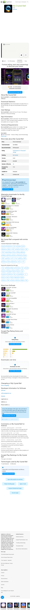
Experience (14, 261)
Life (23, 261)
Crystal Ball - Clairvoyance (11, 216)
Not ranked (15, 155)
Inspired (3, 246)
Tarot (3, 252)
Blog (2, 587)
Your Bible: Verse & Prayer (11, 319)
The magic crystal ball (10, 292)
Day (22, 268)
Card (19, 261)
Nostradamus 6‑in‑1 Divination (12, 205)
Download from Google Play (15, 92)
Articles (2, 584)
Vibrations (4, 249)
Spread (26, 268)
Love (12, 258)
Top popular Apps (19, 545)
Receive (17, 280)
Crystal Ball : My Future (11, 314)
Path (13, 249)
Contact (2, 572)
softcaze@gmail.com (6, 393)
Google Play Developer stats (22, 539)
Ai (25, 274)
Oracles (23, 246)
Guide (7, 277)
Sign (22, 271)
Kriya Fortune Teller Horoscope (12, 222)
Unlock (17, 249)
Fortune (21, 249)
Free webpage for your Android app (7, 591)
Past (15, 274)
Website (3, 396)
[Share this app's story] (21, 55)
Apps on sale (23, 483)
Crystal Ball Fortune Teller (11, 211)
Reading (7, 268)
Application (17, 277)
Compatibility (20, 274)
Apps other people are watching (15, 479)
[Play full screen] (25, 55)
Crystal (24, 255)
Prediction (9, 274)
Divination (4, 261)
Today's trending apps (9, 483)
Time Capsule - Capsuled (6, 560)
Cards (8, 261)
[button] (15, 399)
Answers (3, 271)
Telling (18, 252)
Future (13, 252)
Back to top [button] (26, 598)
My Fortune (18, 198)
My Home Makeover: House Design (7, 564)
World (11, 277)
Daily (3, 258)
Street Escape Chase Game (6, 557)
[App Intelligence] (2, 597)
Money (20, 258)
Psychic (12, 280)
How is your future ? (10, 303)
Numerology (8, 252)
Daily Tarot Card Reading (11, 227)
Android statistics (19, 536)
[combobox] (21, 2)
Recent (3, 277)
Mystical (22, 252)
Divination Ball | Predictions (12, 233)
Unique (22, 280)
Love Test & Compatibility (11, 298)
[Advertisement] (15, 27)
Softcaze (12, 285)
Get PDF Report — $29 (7, 189)
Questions (4, 274)
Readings (4, 255)
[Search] (28, 2)
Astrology (9, 271)
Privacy (2, 575)
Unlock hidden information (15, 344)
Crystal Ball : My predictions (12, 308)
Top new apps (15, 492)
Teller (8, 280)
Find (26, 280)
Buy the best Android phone (21, 548)
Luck (14, 246)
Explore (22, 277)
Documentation (4, 578)
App (3, 268)
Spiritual (8, 255)
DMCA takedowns (4, 581)
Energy (18, 246)
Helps (9, 249)
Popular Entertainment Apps (15, 488)
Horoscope (17, 268)
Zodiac (13, 271)
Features (3, 280)
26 (13, 164)
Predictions (19, 255)
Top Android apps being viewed (7, 554)
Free (16, 258)
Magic (12, 268)
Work (25, 258)
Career (17, 271)
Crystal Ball (8, 198)
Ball (26, 249)
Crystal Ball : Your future (11, 287)
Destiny (7, 258)
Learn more (15, 187)
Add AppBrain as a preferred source (10, 419)
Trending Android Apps (20, 542)
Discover (14, 255)
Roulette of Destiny (10, 324)
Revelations (8, 246)
